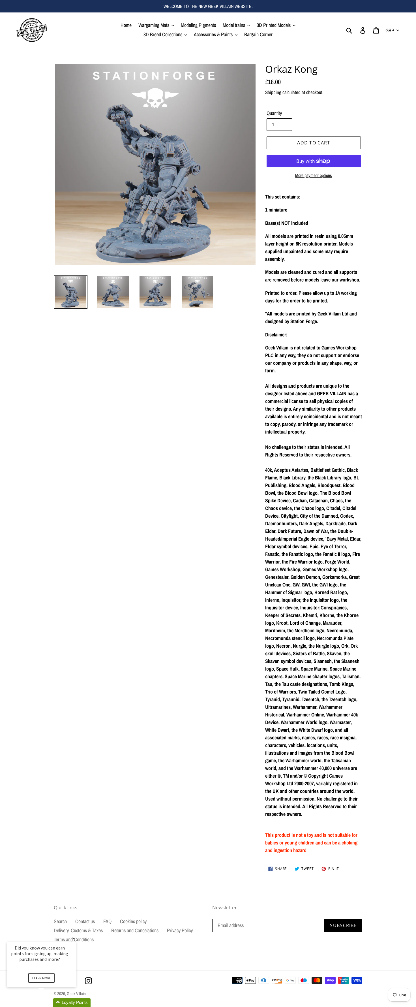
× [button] (73, 938)
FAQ (107, 921)
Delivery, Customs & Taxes (78, 930)
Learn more (41, 978)
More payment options (313, 175)
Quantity (274, 113)
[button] (48, 1002)
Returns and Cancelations (134, 930)
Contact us (85, 921)
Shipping (273, 92)
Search (60, 921)
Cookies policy (133, 921)
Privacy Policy (180, 930)
